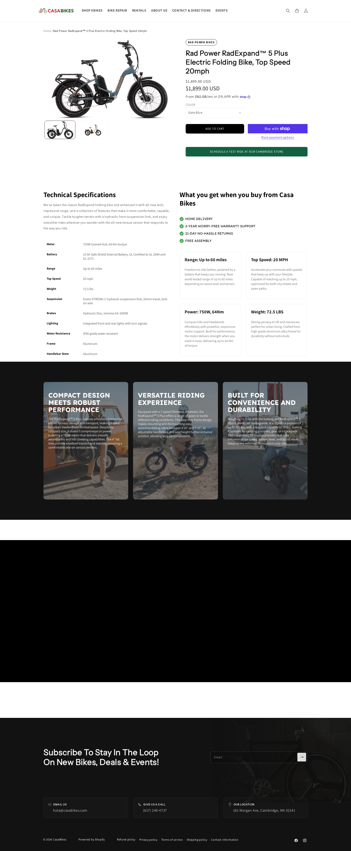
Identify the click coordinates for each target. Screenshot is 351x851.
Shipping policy (197, 839)
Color (190, 105)
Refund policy (126, 839)
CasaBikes (59, 839)
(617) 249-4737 (155, 810)
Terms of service (172, 839)
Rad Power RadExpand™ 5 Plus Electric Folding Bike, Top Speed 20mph (100, 31)
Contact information (224, 839)
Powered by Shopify (91, 839)
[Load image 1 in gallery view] (59, 130)
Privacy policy (148, 839)
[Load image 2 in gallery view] (92, 130)
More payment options (277, 137)
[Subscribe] (301, 757)
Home (47, 31)
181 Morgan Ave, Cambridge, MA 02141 (264, 810)
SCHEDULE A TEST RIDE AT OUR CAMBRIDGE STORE (246, 151)
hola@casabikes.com (70, 810)
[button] (288, 10)
